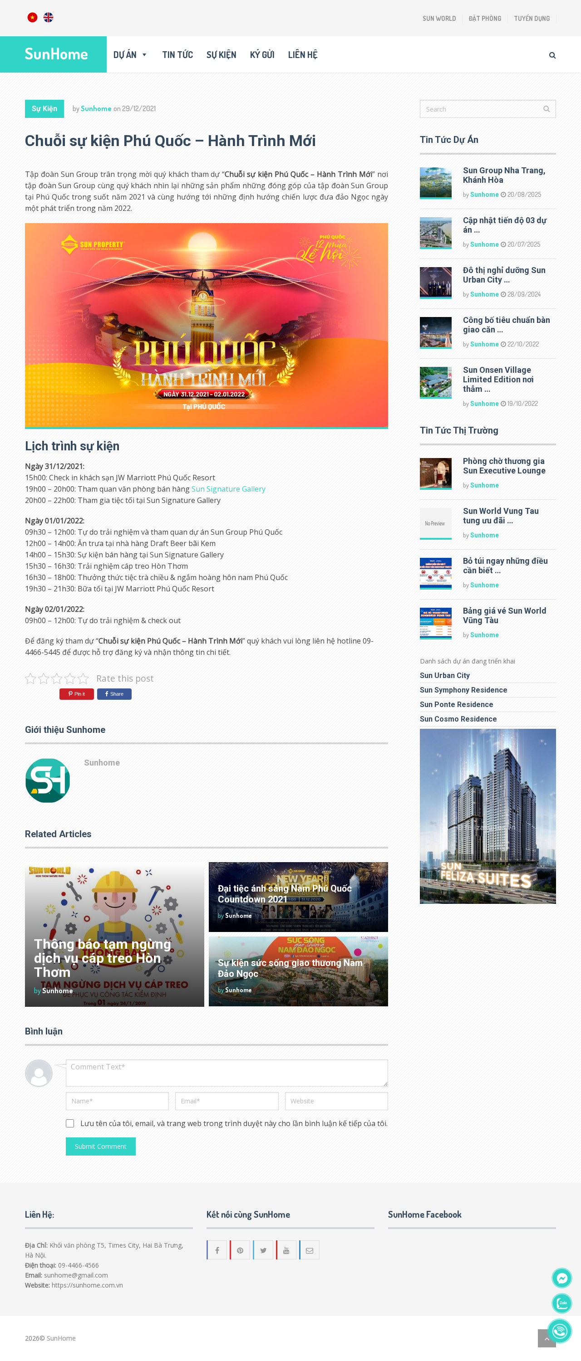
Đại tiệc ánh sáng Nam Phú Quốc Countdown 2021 (285, 894)
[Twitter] (263, 1249)
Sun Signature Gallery (229, 489)
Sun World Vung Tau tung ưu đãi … (501, 515)
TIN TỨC (177, 54)
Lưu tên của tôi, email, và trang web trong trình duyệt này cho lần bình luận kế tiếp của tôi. (234, 1123)
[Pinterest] (240, 1249)
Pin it (79, 694)
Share (116, 694)
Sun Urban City (445, 675)
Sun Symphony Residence (463, 690)
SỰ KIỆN (221, 54)
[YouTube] (286, 1249)
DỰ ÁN (125, 54)
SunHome (56, 53)
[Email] (310, 1249)
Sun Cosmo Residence (458, 719)
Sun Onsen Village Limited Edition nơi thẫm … (498, 379)
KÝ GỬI (262, 54)
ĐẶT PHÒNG (485, 18)
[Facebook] (217, 1249)
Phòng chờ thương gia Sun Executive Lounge (504, 465)
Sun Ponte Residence (456, 704)
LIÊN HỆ (303, 54)
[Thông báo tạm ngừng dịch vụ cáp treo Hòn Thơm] (114, 934)
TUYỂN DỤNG (532, 18)
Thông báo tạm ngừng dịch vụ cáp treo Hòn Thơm (102, 958)
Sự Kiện (44, 108)
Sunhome (96, 108)
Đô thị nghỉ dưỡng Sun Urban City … (504, 274)
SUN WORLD (439, 18)
